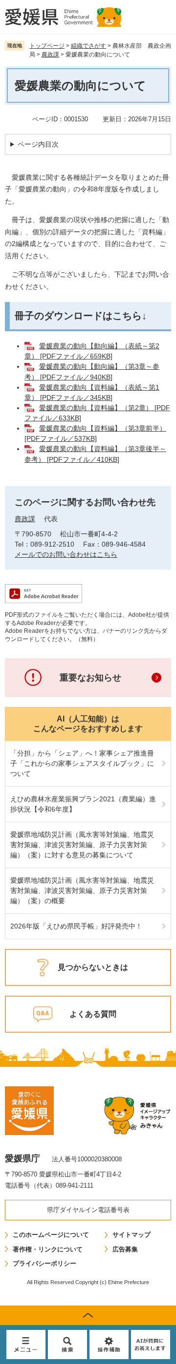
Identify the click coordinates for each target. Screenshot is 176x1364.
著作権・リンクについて (48, 1249)
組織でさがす (88, 45)
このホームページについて (51, 1234)
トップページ (47, 45)
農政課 (50, 54)
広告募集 (125, 1249)
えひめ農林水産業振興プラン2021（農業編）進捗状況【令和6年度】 (83, 804)
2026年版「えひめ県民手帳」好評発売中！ (76, 926)
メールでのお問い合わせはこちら (66, 554)
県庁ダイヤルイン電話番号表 (88, 1209)
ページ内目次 (38, 144)
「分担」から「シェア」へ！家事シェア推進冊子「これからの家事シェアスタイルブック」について (82, 763)
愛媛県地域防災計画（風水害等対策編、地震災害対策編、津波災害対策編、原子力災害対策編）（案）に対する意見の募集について (82, 845)
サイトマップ (131, 1234)
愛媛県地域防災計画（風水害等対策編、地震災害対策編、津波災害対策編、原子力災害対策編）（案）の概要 (82, 890)
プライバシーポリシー (44, 1263)
